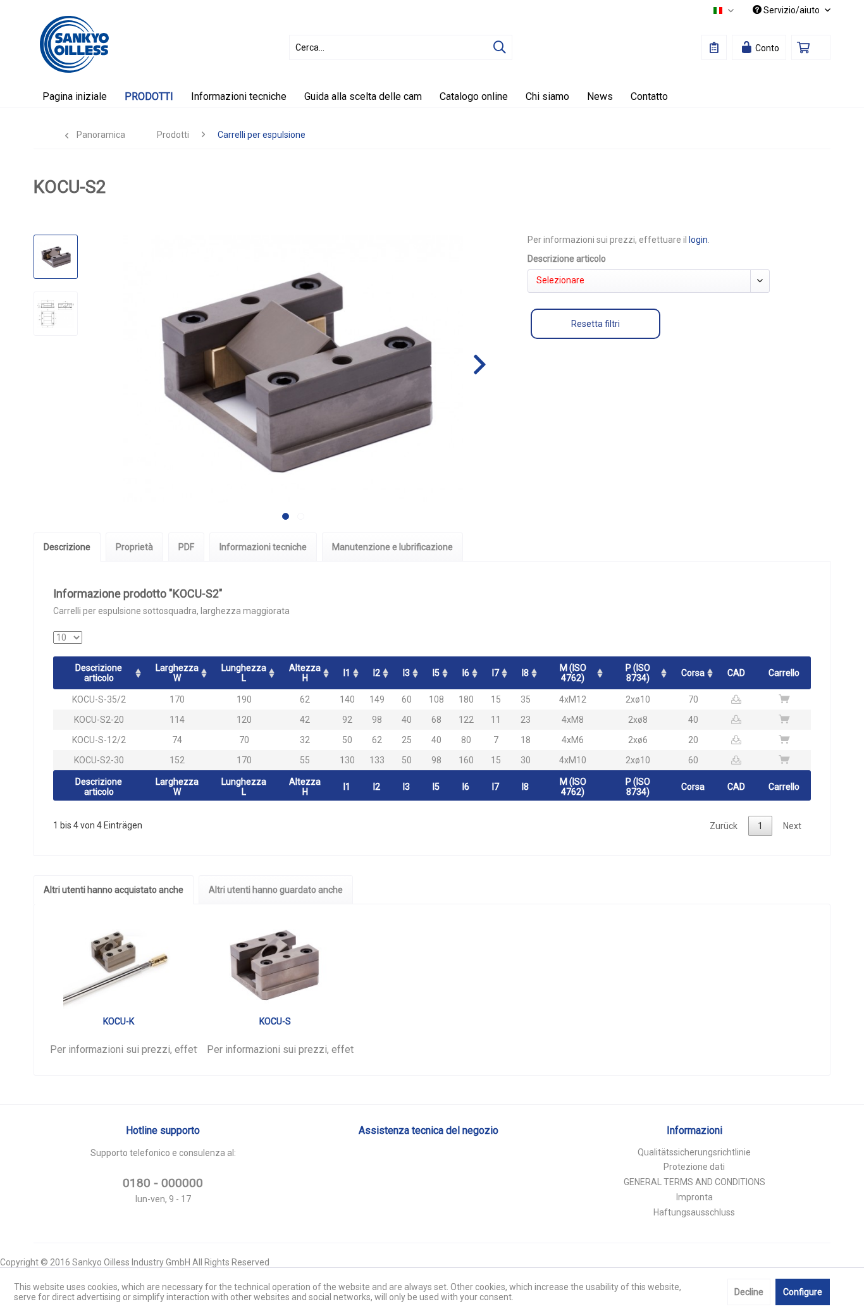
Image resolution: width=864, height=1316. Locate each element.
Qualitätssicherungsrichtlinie (694, 1152)
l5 (436, 673)
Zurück (723, 826)
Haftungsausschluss (694, 1212)
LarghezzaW (177, 673)
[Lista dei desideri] (714, 47)
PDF (186, 547)
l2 (376, 673)
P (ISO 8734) (638, 673)
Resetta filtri (595, 324)
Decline (748, 1292)
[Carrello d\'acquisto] (810, 47)
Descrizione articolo (98, 673)
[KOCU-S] (276, 964)
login (698, 240)
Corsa (693, 673)
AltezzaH (305, 673)
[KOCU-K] (119, 964)
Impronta (694, 1197)
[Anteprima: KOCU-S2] (56, 257)
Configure (802, 1292)
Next (792, 826)
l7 (495, 673)
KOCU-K (118, 1021)
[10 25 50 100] (67, 637)
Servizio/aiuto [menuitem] (792, 10)
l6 (465, 673)
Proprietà (134, 547)
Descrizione (67, 547)
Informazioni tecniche (263, 547)
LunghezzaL (243, 673)
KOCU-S (275, 1021)
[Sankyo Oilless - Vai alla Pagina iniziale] (74, 44)
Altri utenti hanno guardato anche (276, 890)
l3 (406, 673)
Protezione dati (694, 1167)
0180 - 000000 (163, 1183)
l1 (346, 673)
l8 (525, 673)
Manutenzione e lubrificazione (392, 547)
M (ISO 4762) (573, 673)
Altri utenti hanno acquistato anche (113, 890)
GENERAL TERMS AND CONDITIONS (694, 1182)
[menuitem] (400, 47)
